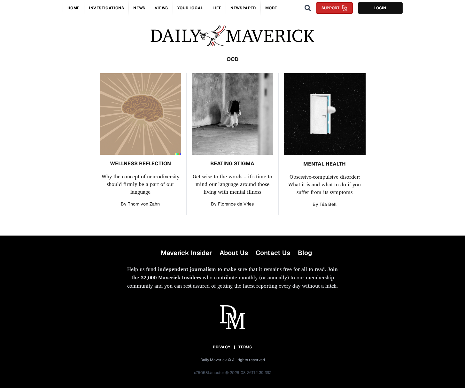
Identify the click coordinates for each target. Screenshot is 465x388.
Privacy (221, 347)
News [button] (139, 8)
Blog (305, 253)
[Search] (308, 8)
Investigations (106, 8)
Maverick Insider (186, 253)
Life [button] (217, 8)
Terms (245, 347)
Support (330, 8)
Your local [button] (190, 8)
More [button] (271, 8)
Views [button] (161, 8)
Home (73, 8)
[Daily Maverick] (232, 35)
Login (380, 8)
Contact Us (273, 253)
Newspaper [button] (243, 8)
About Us (234, 253)
